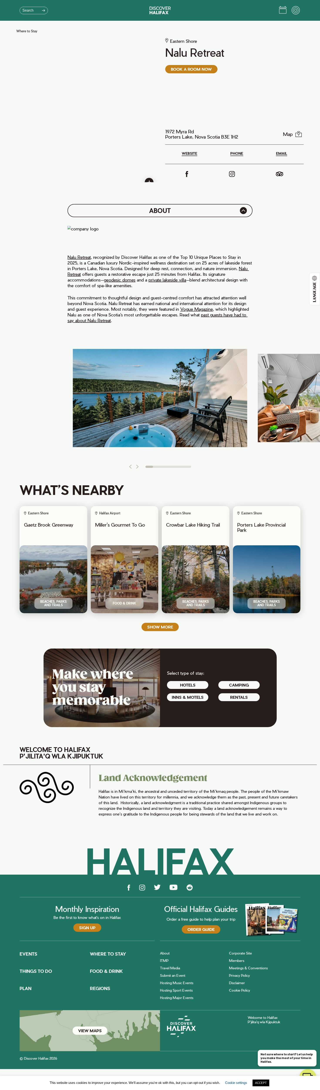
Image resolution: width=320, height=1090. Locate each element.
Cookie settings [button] (236, 1083)
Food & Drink (106, 971)
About (165, 953)
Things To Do (36, 971)
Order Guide (201, 929)
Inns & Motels (188, 697)
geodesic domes (119, 279)
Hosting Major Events (176, 998)
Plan (25, 988)
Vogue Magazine (196, 309)
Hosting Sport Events (176, 990)
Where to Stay (26, 31)
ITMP (164, 961)
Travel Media (170, 968)
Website (189, 153)
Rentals (239, 697)
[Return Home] (160, 10)
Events (28, 953)
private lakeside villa (167, 279)
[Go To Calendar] (282, 10)
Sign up (87, 927)
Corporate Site (240, 953)
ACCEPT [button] (261, 1083)
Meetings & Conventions (248, 968)
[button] (130, 467)
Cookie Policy (239, 990)
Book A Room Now (191, 69)
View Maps (90, 1030)
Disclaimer (237, 983)
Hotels (187, 685)
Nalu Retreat (79, 257)
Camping (239, 685)
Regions (100, 988)
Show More (160, 627)
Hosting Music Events (176, 983)
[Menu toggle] (296, 10)
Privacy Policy (239, 975)
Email (281, 153)
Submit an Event (172, 975)
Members (236, 961)
